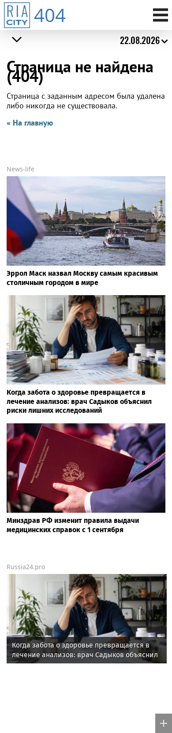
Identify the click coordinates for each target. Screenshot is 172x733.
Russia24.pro (26, 567)
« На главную (30, 123)
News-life (20, 169)
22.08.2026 (140, 40)
